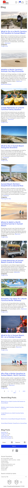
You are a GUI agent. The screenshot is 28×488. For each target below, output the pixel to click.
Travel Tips (4, 435)
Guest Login (4, 468)
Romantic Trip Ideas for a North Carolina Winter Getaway (14, 299)
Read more (7, 43)
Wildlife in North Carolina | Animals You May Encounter (12, 70)
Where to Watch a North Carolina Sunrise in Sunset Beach (12, 224)
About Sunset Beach (6, 84)
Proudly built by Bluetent (13, 486)
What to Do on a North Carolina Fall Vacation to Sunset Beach (14, 32)
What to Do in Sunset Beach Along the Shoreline (12, 147)
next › (24, 391)
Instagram (16, 450)
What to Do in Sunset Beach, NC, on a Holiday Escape (12, 336)
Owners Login (4, 467)
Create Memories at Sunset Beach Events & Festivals (12, 261)
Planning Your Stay (6, 198)
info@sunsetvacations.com (8, 464)
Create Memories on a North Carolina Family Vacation (12, 108)
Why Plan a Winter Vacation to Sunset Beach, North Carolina (13, 374)
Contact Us (4, 470)
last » (15, 392)
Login (5, 486)
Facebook (12, 450)
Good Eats (4, 432)
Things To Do (4, 46)
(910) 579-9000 (5, 462)
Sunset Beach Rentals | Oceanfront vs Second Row (12, 185)
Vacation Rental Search (7, 465)
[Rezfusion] (21, 482)
